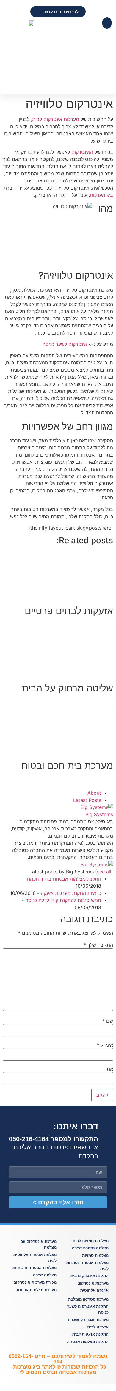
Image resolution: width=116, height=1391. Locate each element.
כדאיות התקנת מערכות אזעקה (71, 893)
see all (104, 872)
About (94, 793)
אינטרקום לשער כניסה (65, 344)
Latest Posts (87, 800)
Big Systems (99, 814)
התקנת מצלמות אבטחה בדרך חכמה (64, 879)
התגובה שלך (98, 945)
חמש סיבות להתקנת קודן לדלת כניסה (63, 900)
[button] (107, 23)
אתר (108, 1069)
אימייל (105, 1044)
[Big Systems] (97, 807)
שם (107, 1021)
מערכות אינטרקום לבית (55, 119)
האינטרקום (82, 152)
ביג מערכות (101, 195)
